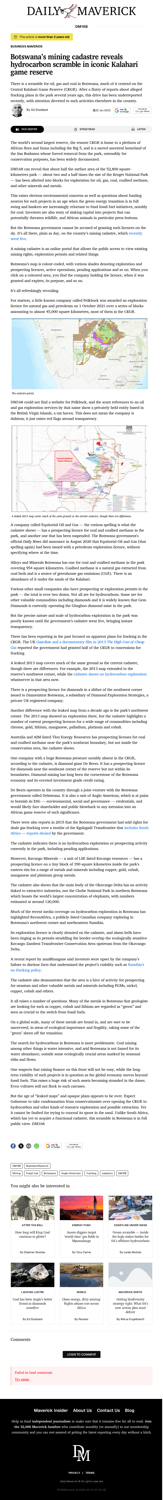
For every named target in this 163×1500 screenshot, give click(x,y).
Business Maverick (37, 1166)
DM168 (17, 1166)
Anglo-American (71, 1173)
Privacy (74, 1473)
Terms (90, 1473)
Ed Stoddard (39, 110)
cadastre (107, 1173)
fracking (91, 1173)
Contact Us (108, 1410)
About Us (82, 1410)
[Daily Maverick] (81, 11)
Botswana (50, 1173)
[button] (122, 110)
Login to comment (81, 1354)
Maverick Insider (51, 1410)
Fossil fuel (32, 1173)
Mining (17, 1173)
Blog (129, 1410)
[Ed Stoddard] (17, 110)
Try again (22, 1379)
